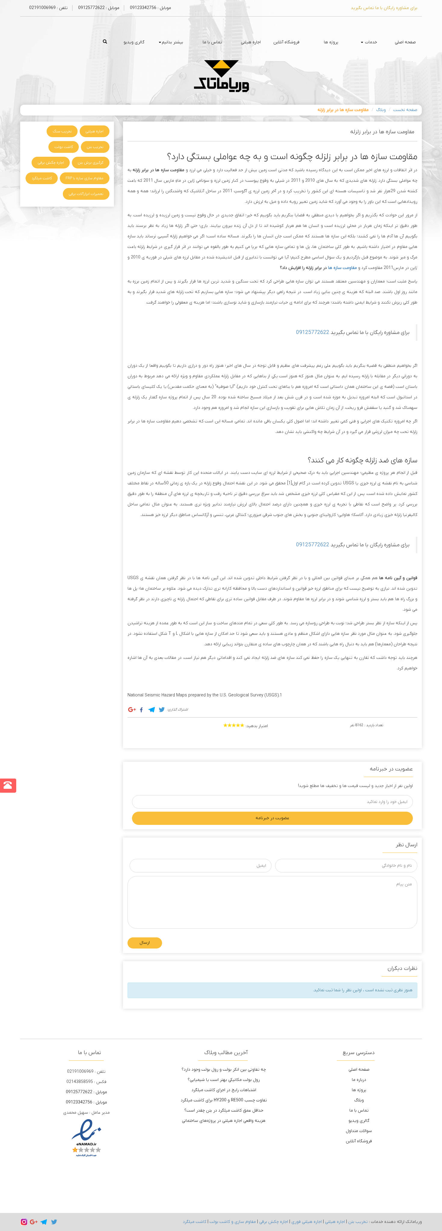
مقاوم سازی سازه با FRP (84, 178)
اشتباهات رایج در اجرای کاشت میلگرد (224, 1090)
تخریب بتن (95, 147)
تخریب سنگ (62, 131)
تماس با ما (212, 42)
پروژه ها (331, 42)
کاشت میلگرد (42, 178)
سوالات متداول (359, 1131)
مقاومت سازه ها (342, 268)
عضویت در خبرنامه (272, 818)
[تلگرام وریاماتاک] (43, 1222)
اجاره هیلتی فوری (306, 1222)
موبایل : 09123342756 (150, 8)
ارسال (145, 943)
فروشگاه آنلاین (286, 42)
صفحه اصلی (405, 42)
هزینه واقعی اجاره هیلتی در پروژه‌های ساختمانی (224, 1121)
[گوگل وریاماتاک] (33, 1222)
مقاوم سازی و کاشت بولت (233, 1222)
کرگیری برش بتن (90, 162)
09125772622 (312, 332)
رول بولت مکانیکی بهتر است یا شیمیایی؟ (224, 1080)
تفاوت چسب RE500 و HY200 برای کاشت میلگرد (224, 1100)
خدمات (370, 42)
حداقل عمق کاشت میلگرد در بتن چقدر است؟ (223, 1110)
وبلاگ (381, 110)
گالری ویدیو (134, 42)
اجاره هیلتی (251, 42)
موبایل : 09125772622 (98, 8)
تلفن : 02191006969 (48, 8)
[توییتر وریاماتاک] (54, 1222)
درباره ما (359, 1080)
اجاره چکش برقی (51, 162)
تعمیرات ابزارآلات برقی (86, 193)
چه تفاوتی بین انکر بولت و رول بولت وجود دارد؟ (224, 1069)
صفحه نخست (405, 110)
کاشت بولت (63, 147)
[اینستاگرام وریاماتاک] (24, 1222)
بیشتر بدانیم (172, 42)
